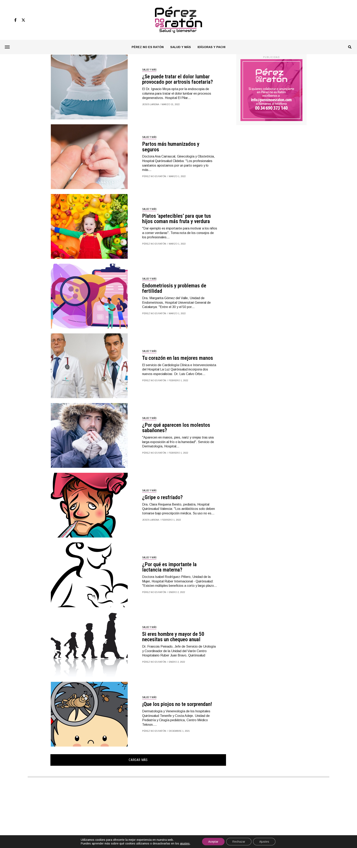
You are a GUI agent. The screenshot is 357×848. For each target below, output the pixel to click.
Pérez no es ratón (148, 47)
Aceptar (213, 841)
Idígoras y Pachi (211, 47)
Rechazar (238, 841)
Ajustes (264, 841)
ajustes (185, 843)
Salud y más (180, 47)
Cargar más (138, 760)
